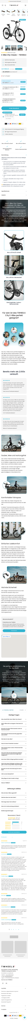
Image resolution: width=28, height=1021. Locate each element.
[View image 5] (8, 48)
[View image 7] (20, 48)
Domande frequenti (6, 1002)
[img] (4, 841)
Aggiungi (22, 114)
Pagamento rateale (6, 995)
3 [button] (13, 929)
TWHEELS (16, 1018)
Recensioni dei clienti (6, 993)
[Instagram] (2, 983)
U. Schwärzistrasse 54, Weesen (11, 978)
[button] (4, 52)
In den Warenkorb (14, 108)
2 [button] (11, 929)
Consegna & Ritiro (5, 997)
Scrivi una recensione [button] (14, 832)
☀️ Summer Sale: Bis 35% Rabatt (15, 1)
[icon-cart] (25, 5)
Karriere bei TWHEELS (6, 979)
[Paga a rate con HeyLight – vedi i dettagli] (16, 72)
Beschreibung (4, 155)
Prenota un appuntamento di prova (9, 991)
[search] (5, 5)
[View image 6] (14, 48)
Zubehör (3, 195)
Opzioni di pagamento (6, 1000)
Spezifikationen (5, 191)
